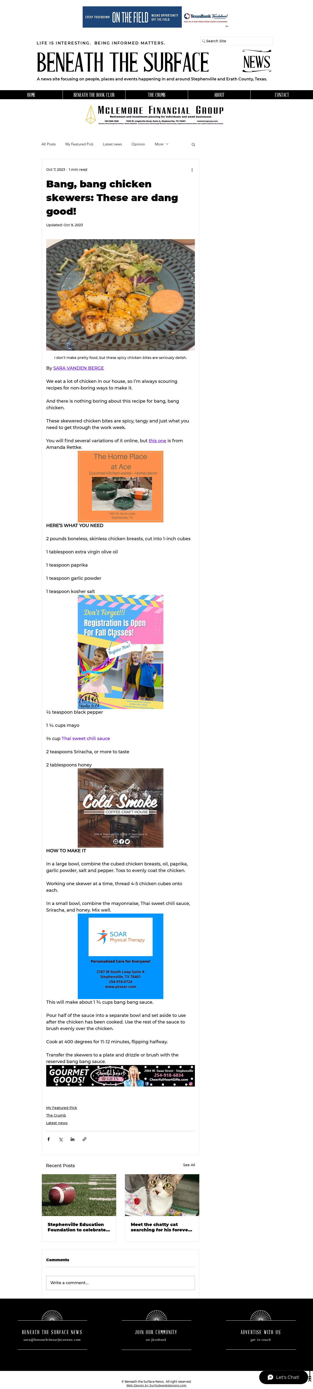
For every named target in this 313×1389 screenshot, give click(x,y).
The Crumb (56, 1115)
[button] (193, 144)
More (159, 144)
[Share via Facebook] (48, 1139)
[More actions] (192, 170)
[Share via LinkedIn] (72, 1139)
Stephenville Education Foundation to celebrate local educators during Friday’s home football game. (77, 1227)
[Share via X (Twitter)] (60, 1139)
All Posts (49, 144)
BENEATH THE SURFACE (123, 64)
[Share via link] (84, 1139)
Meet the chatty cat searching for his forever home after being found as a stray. (160, 1227)
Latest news (112, 144)
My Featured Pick (79, 144)
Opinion (138, 144)
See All (189, 1165)
